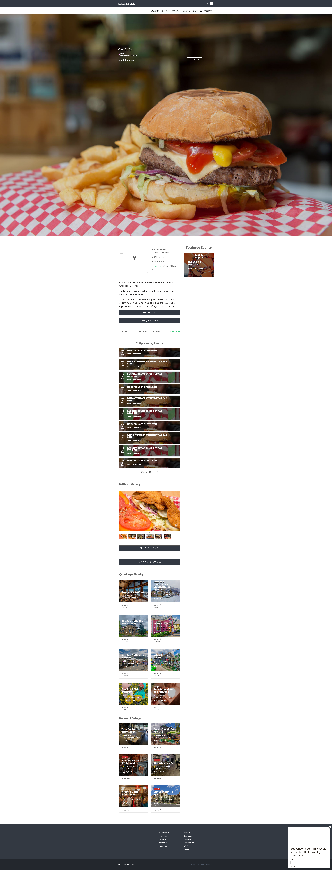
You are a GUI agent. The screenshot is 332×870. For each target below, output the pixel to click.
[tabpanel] (198, 11)
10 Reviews (132, 60)
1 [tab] (149, 533)
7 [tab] (203, 277)
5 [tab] (198, 277)
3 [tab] (193, 277)
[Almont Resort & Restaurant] (166, 11)
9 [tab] (208, 277)
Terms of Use (189, 843)
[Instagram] (194, 865)
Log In (187, 849)
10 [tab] (211, 277)
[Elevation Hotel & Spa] (177, 11)
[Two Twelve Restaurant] (198, 11)
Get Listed (188, 846)
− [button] (121, 252)
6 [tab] (200, 277)
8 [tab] (206, 277)
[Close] (330, 827)
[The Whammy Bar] (209, 11)
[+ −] (134, 261)
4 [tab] (195, 277)
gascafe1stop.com (160, 262)
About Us (188, 836)
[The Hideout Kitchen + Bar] (188, 11)
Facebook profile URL (152, 274)
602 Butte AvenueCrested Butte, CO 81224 (128, 55)
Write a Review (195, 59)
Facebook (163, 836)
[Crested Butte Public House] (156, 11)
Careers (188, 839)
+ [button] (121, 250)
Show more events (149, 472)
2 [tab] (190, 277)
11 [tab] (213, 277)
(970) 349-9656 (159, 257)
